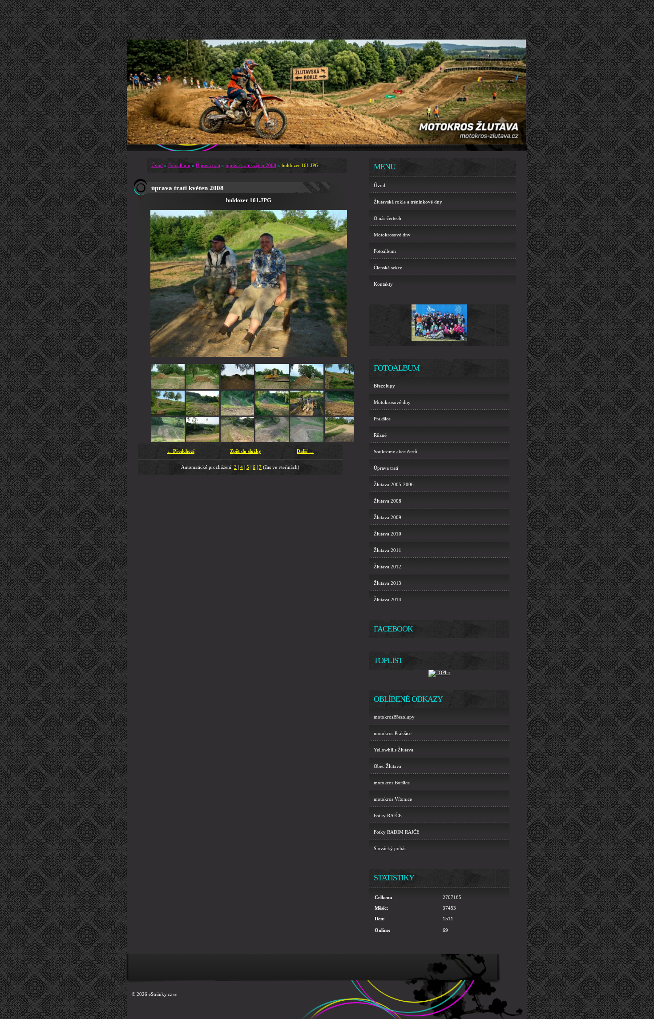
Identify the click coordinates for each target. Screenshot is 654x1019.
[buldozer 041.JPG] (272, 387)
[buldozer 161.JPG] (306, 413)
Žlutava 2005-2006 (394, 484)
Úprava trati (208, 165)
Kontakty (383, 284)
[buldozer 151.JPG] (237, 413)
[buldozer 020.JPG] (237, 387)
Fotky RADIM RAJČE (397, 832)
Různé (380, 435)
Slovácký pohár (390, 848)
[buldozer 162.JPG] (341, 413)
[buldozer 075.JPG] (306, 387)
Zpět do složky (245, 451)
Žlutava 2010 (387, 533)
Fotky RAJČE (388, 815)
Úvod (157, 165)
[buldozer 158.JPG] (272, 413)
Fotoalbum (179, 165)
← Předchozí (180, 451)
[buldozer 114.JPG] (168, 413)
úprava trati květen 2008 (251, 165)
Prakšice (382, 418)
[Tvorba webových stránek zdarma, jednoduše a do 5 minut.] (175, 995)
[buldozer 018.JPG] (168, 387)
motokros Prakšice (393, 733)
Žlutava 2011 (387, 550)
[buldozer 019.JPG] (202, 387)
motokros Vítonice (393, 799)
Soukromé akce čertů (395, 451)
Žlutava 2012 (387, 566)
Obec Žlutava (387, 766)
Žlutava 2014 (387, 599)
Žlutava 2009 (387, 517)
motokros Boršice (392, 782)
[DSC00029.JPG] (272, 440)
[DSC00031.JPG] (341, 440)
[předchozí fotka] (165, 283)
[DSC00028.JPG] (237, 440)
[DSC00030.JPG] (306, 440)
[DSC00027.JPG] (202, 440)
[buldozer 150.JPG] (202, 413)
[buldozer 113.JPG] (341, 387)
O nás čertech (387, 218)
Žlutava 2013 (387, 583)
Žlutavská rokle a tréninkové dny (408, 201)
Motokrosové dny (392, 234)
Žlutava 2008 (387, 501)
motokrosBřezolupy (394, 716)
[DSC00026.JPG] (168, 440)
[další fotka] (333, 283)
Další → (305, 451)
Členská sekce (388, 267)
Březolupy (384, 385)
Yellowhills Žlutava (393, 749)
